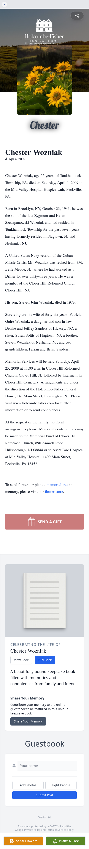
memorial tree (57, 484)
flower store (54, 491)
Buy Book (45, 660)
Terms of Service (56, 830)
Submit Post (44, 795)
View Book (21, 660)
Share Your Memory (28, 721)
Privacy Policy (32, 830)
